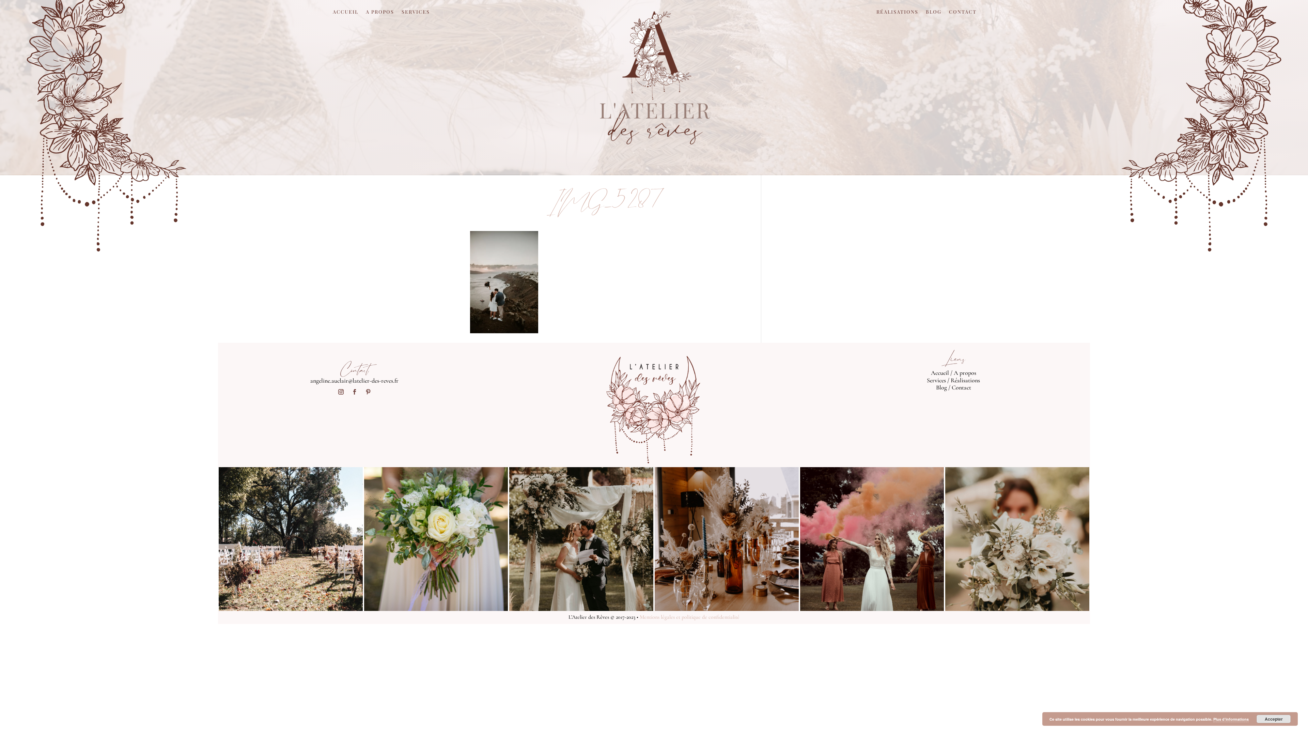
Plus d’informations (1231, 719)
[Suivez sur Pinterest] (368, 391)
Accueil (345, 12)
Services (416, 12)
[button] (504, 282)
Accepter (1274, 719)
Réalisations (897, 12)
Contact (963, 12)
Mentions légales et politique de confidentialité (689, 617)
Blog (933, 12)
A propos (380, 12)
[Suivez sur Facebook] (354, 391)
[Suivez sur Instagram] (341, 391)
